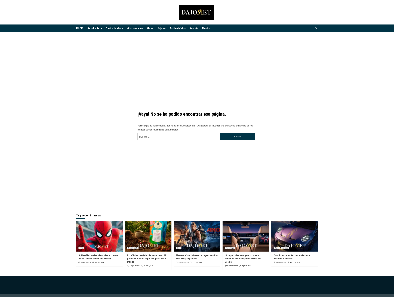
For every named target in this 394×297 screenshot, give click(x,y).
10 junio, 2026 (295, 263)
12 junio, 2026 (197, 263)
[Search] (316, 28)
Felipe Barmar (86, 262)
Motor (150, 28)
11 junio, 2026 (246, 266)
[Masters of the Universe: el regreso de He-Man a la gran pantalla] (197, 236)
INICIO (80, 28)
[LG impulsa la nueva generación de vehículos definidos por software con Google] (246, 236)
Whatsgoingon (135, 28)
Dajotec (161, 28)
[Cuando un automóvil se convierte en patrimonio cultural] (294, 236)
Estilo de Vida (178, 28)
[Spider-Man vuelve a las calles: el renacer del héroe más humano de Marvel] (99, 236)
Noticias (285, 248)
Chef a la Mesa (114, 28)
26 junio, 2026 (148, 266)
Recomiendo (133, 248)
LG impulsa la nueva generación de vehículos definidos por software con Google (243, 258)
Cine (81, 248)
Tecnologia (230, 248)
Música (206, 28)
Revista (193, 28)
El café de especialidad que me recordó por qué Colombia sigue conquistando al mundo (146, 258)
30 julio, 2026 (99, 263)
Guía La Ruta (94, 28)
